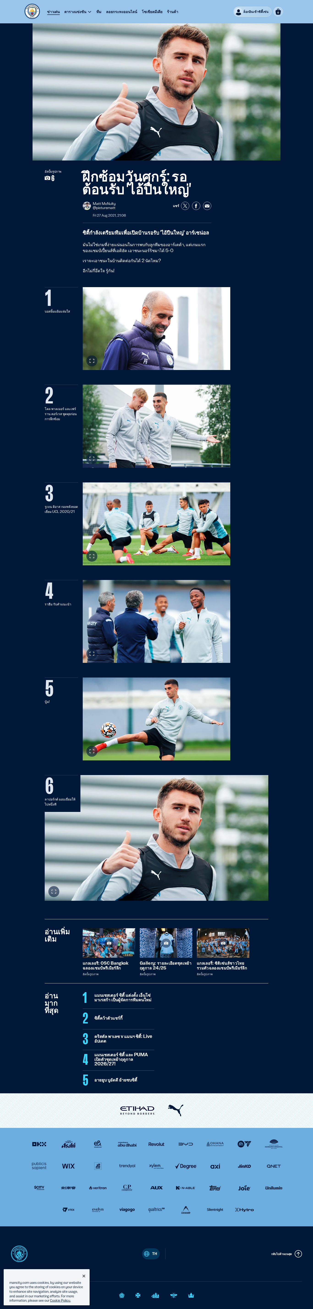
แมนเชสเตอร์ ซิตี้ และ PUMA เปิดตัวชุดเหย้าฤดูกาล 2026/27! (121, 1059)
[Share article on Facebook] (196, 206)
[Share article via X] (185, 206)
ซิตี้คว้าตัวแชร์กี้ (108, 1018)
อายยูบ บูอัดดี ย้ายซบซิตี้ (115, 1080)
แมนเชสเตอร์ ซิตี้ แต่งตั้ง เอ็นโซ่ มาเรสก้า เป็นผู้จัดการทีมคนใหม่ (122, 997)
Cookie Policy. (60, 1300)
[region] (47, 1287)
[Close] (84, 1276)
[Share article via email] (207, 206)
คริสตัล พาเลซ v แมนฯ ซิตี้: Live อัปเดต (123, 1038)
